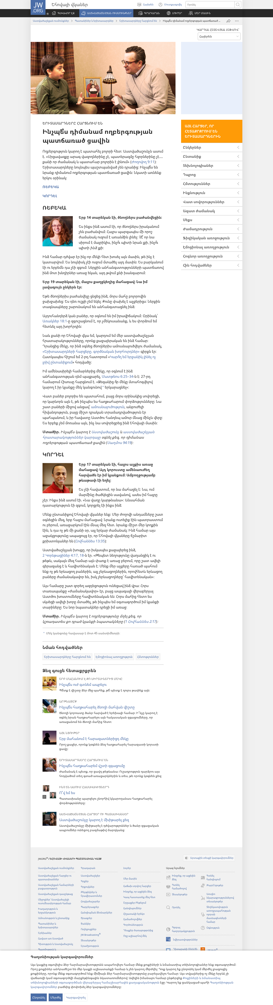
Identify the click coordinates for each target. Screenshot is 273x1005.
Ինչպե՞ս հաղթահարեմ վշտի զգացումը (92, 765)
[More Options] (236, 21)
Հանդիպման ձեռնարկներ (96, 912)
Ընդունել (38, 997)
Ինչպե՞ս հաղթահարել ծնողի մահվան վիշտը (97, 707)
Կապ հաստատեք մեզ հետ (139, 897)
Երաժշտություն (90, 946)
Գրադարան (88, 868)
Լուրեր (127, 868)
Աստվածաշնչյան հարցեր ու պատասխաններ (55, 877)
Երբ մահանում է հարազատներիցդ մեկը (94, 738)
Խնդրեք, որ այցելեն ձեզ (137, 891)
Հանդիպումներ (132, 908)
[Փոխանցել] (228, 21)
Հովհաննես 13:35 (90, 540)
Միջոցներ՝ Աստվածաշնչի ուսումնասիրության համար (54, 901)
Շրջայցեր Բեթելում (134, 902)
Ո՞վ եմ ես (67, 792)
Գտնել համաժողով (176, 887)
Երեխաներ (45, 933)
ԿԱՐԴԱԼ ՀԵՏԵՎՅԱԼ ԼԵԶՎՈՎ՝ (218, 30)
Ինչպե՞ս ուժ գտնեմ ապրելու (83, 684)
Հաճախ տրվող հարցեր (137, 886)
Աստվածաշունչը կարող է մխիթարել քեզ (94, 819)
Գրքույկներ (87, 886)
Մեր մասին (130, 878)
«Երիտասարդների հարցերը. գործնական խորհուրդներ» (91, 351)
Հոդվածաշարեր (90, 901)
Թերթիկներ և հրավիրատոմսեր (91, 893)
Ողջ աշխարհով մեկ (135, 936)
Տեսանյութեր (88, 940)
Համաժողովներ (132, 919)
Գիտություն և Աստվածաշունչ (55, 944)
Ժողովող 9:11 (143, 161)
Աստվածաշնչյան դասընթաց (55, 894)
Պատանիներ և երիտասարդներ (94, 20)
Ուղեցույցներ (88, 929)
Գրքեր (85, 881)
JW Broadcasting (91, 934)
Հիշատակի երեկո (134, 913)
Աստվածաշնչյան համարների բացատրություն (56, 886)
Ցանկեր (86, 923)
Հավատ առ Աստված (50, 938)
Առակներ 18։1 (55, 320)
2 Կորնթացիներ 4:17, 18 (63, 555)
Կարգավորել (76, 997)
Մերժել (55, 997)
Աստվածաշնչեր (90, 875)
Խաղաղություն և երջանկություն (48, 910)
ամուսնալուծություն (107, 406)
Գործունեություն (133, 924)
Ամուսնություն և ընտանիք (53, 918)
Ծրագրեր (86, 918)
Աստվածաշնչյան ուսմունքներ (51, 20)
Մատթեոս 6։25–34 (117, 376)
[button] (106, 13)
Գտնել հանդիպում (210, 877)
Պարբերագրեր (90, 907)
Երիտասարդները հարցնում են (138, 20)
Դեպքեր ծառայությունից (138, 930)
